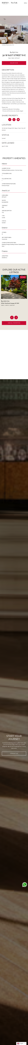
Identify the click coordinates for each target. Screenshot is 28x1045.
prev (12, 317)
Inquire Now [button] (14, 63)
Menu (26, 3)
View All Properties (14, 323)
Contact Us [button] (14, 753)
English (21, 1043)
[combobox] (21, 1043)
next (16, 317)
